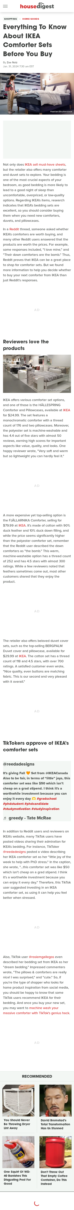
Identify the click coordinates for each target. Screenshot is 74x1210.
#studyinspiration (45, 808)
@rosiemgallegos (41, 956)
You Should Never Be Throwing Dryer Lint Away (17, 1124)
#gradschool (47, 798)
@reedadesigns (19, 764)
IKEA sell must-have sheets (45, 164)
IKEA (66, 410)
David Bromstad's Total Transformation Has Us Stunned (55, 1124)
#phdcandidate (36, 803)
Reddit (14, 229)
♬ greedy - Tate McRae (27, 817)
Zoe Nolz (12, 62)
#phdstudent (13, 803)
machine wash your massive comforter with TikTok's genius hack (36, 1010)
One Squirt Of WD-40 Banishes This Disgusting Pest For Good (17, 1178)
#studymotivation (17, 808)
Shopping (10, 19)
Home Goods (30, 19)
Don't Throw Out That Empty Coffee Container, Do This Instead (54, 1178)
